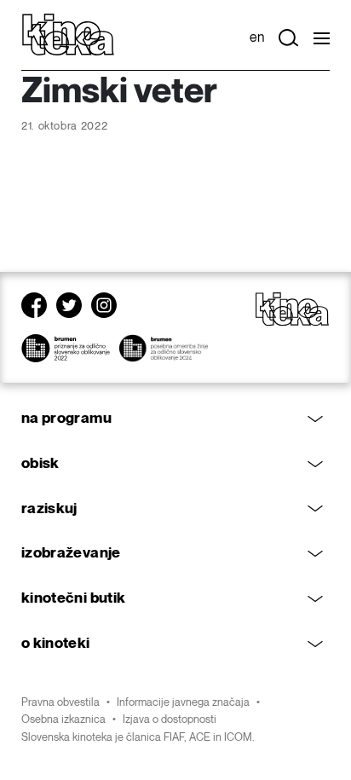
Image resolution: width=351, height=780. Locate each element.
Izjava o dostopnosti (169, 719)
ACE (199, 737)
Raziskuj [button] (49, 508)
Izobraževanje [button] (71, 553)
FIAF (174, 737)
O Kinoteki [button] (55, 643)
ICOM (238, 737)
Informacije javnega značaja (183, 702)
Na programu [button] (66, 418)
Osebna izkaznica (63, 719)
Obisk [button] (40, 463)
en (257, 38)
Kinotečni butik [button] (73, 598)
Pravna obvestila (60, 702)
